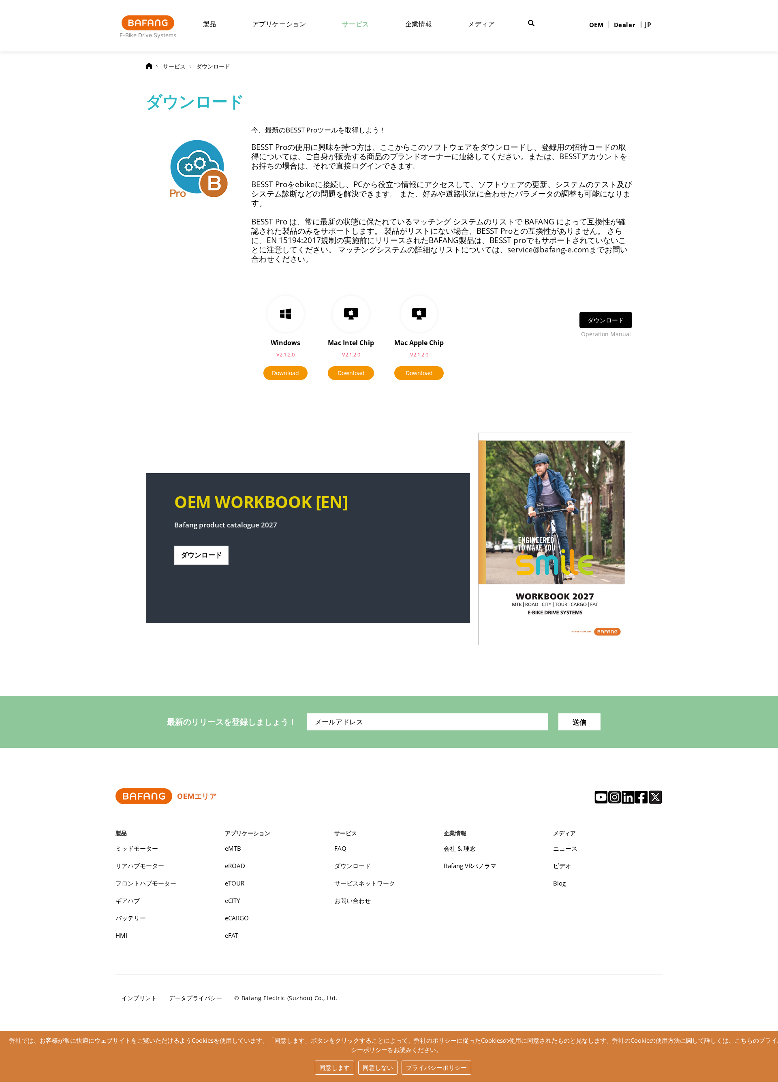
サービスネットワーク (364, 883)
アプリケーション (279, 23)
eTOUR (234, 883)
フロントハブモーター (145, 883)
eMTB (233, 848)
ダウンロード (213, 66)
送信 (579, 722)
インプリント (139, 998)
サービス (355, 23)
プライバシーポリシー (436, 1067)
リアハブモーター (139, 866)
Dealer (625, 25)
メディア (481, 23)
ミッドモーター (136, 848)
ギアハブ (127, 900)
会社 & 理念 (460, 848)
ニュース (565, 848)
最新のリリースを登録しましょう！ (232, 721)
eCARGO (237, 918)
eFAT (231, 935)
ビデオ (562, 866)
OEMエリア (197, 796)
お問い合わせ (352, 900)
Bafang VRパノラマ (470, 866)
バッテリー (130, 918)
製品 (209, 23)
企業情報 (418, 23)
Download (285, 373)
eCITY (232, 900)
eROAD (235, 866)
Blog (559, 883)
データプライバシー (195, 998)
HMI (121, 935)
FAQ (340, 848)
